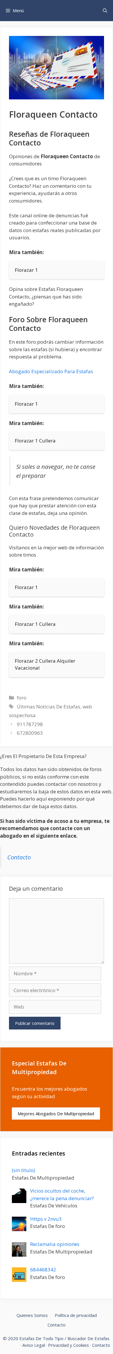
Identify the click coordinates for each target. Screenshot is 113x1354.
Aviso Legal (33, 1345)
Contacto (19, 857)
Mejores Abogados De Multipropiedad (56, 1113)
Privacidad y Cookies (68, 1345)
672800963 (30, 733)
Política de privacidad (76, 1315)
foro (21, 697)
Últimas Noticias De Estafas (48, 706)
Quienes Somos (32, 1315)
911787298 (30, 724)
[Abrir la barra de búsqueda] (105, 10)
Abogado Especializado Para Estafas (51, 371)
